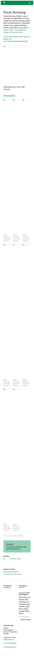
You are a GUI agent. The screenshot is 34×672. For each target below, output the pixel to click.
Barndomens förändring (11, 572)
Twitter (22, 587)
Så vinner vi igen (15, 558)
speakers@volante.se (13, 549)
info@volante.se (8, 639)
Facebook (7, 587)
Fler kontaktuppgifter (10, 643)
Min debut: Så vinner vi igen (12, 574)
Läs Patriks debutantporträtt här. (15, 41)
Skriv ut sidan (18, 536)
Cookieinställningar (9, 647)
